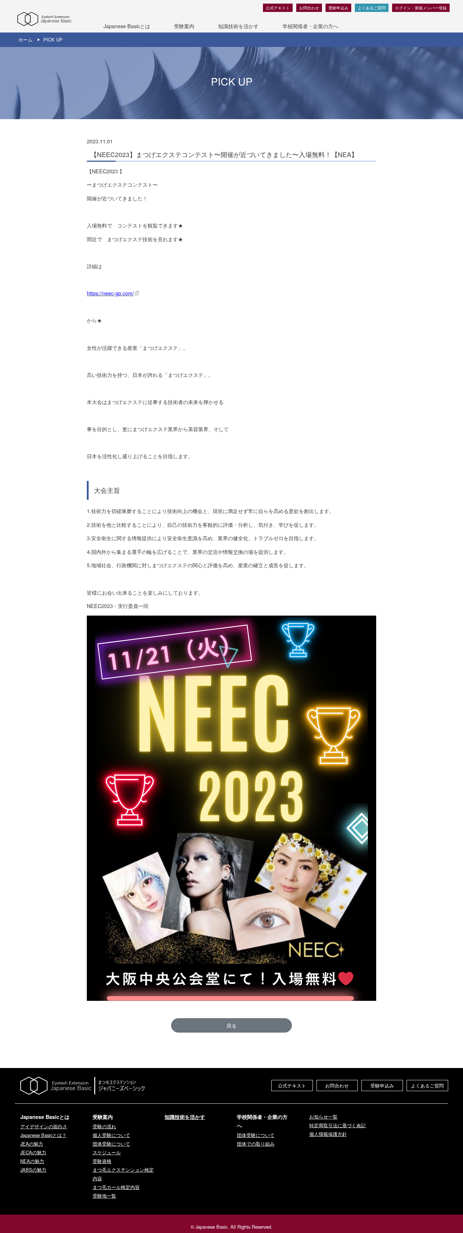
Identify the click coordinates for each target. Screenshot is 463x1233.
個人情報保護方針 (328, 1133)
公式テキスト (278, 7)
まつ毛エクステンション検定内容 (123, 1174)
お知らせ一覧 (323, 1116)
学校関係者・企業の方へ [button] (310, 26)
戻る (231, 1025)
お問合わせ (309, 7)
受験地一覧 (104, 1195)
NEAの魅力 (32, 1161)
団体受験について (111, 1143)
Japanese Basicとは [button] (126, 26)
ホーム (25, 39)
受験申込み (338, 7)
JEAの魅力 (31, 1143)
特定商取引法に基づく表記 (337, 1125)
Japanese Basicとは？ (43, 1135)
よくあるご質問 (372, 7)
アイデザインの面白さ (43, 1126)
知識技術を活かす (238, 26)
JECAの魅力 (33, 1152)
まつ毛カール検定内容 (116, 1187)
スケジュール (107, 1152)
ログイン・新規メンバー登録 (421, 7)
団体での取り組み (256, 1143)
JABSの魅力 (33, 1169)
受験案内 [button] (184, 26)
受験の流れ (104, 1126)
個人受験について (111, 1135)
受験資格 (102, 1161)
